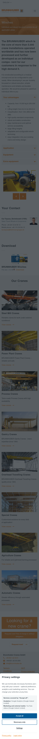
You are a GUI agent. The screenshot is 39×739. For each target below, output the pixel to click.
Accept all (19, 716)
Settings (19, 728)
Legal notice (17, 735)
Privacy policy (6, 735)
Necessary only (19, 722)
